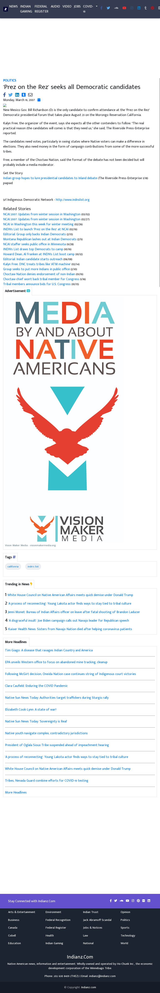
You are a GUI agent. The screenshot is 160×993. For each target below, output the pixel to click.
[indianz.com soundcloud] (116, 8)
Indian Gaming (26, 9)
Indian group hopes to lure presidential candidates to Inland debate (50, 178)
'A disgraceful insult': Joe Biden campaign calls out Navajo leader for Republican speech (69, 620)
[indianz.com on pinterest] (139, 900)
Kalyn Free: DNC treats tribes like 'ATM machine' (37, 264)
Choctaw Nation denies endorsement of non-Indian (39, 274)
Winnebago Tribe (100, 968)
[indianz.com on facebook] (111, 900)
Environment (53, 912)
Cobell (12, 935)
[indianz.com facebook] (101, 8)
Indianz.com (88, 987)
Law (85, 935)
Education (14, 943)
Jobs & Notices (92, 927)
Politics (9, 80)
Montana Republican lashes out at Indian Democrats (40, 239)
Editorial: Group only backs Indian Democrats (35, 234)
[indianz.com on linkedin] (149, 900)
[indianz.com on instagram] (133, 900)
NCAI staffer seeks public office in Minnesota (34, 244)
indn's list (33, 566)
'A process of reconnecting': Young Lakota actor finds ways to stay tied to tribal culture (69, 603)
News (13, 6)
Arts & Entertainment (21, 912)
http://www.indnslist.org (73, 200)
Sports (125, 927)
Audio (55, 6)
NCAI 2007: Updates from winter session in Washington (41, 214)
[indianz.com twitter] (108, 8)
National (88, 943)
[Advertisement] (80, 47)
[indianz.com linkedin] (139, 8)
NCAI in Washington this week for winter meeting (38, 224)
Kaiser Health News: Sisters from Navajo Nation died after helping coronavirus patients (70, 629)
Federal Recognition (58, 920)
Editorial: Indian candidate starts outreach (32, 259)
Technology (128, 935)
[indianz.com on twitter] (116, 900)
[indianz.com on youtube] (124, 8)
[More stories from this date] (39, 100)
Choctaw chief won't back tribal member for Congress (41, 279)
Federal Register (41, 9)
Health (50, 935)
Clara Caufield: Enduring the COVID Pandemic (36, 686)
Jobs (77, 6)
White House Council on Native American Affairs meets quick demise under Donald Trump (70, 595)
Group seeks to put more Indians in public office (37, 269)
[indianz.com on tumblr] (145, 8)
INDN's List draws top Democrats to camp (33, 249)
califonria (13, 566)
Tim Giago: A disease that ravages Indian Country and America (49, 650)
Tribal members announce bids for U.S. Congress (37, 284)
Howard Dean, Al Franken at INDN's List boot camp (39, 254)
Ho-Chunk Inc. (125, 963)
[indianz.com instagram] (132, 8)
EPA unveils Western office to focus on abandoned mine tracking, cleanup (56, 662)
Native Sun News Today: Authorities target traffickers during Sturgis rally (57, 698)
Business (13, 920)
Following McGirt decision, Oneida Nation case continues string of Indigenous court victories (70, 674)
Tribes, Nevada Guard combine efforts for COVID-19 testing (46, 781)
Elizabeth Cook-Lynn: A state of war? (30, 709)
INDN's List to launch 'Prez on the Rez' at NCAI (36, 229)
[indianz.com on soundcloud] (122, 900)
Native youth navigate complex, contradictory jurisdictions (46, 733)
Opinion (125, 912)
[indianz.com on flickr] (144, 900)
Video (66, 6)
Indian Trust (90, 912)
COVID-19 (88, 9)
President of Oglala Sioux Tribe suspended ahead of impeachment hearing (57, 745)
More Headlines (16, 792)
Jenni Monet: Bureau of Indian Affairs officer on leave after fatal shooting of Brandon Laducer (74, 612)
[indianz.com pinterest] (152, 8)
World (124, 943)
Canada (12, 927)
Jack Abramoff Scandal (97, 920)
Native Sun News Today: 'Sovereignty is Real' (36, 721)
